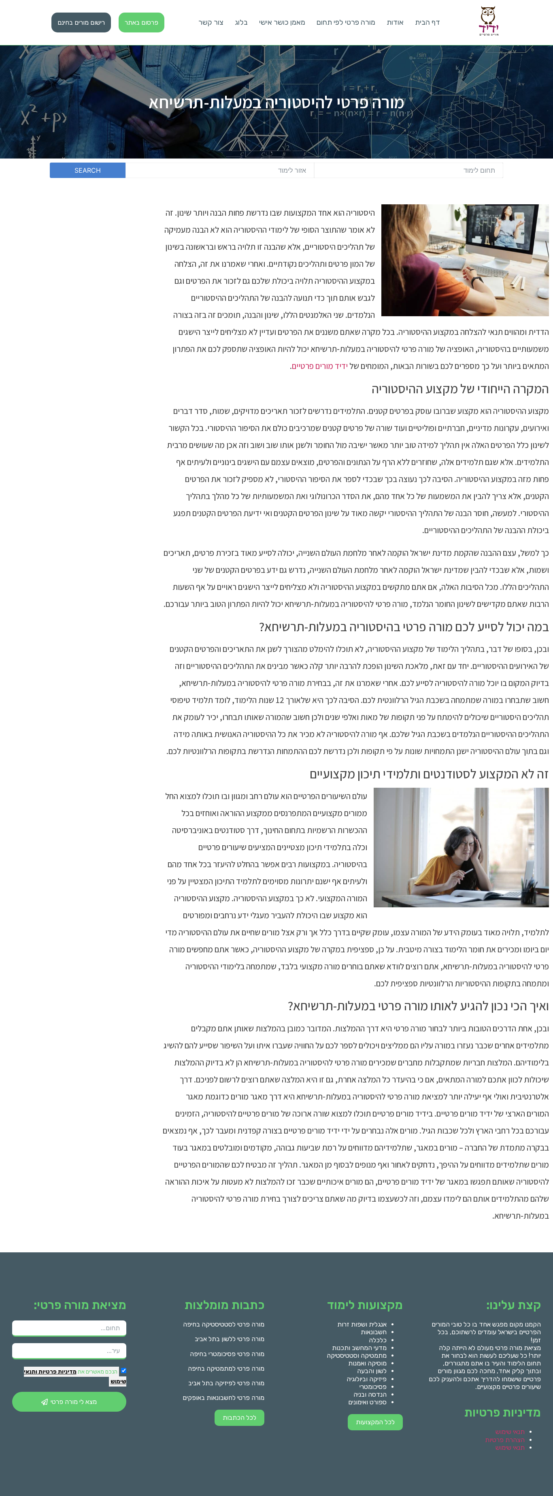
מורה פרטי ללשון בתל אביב (229, 1339)
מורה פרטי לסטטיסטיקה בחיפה (223, 1324)
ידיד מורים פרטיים (320, 365)
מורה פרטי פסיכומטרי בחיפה (227, 1354)
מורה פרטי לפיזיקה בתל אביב (226, 1383)
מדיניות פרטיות (57, 1371)
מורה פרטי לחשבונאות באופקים (223, 1398)
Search (87, 170)
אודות (395, 22)
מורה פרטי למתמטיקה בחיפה (226, 1368)
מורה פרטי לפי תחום (346, 22)
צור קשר (210, 22)
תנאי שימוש (510, 1432)
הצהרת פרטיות (505, 1440)
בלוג (241, 22)
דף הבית (427, 22)
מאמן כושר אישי (282, 22)
